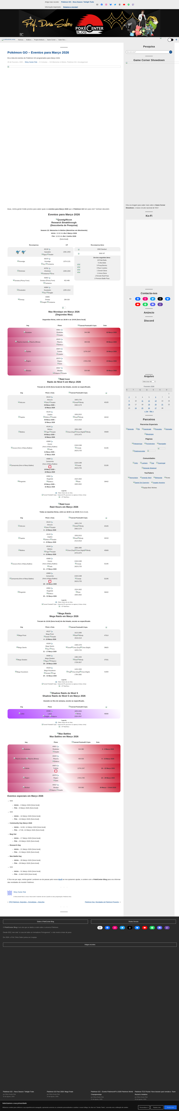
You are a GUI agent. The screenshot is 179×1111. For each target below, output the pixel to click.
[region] (89, 1105)
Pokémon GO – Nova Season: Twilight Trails (77, 2)
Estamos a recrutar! (70, 7)
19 (149, 404)
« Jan (146, 411)
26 (149, 408)
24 (136, 408)
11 (142, 401)
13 (156, 401)
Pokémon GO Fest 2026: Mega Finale (60, 1092)
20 (156, 404)
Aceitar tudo (170, 1107)
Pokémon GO (72, 62)
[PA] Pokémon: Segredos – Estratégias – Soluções (26, 902)
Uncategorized (82, 62)
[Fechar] (177, 1102)
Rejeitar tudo (157, 1107)
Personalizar (143, 1107)
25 (142, 408)
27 (156, 408)
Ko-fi (60, 879)
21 (162, 404)
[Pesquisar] (170, 52)
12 (149, 401)
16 (129, 404)
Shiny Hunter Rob (31, 62)
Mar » (152, 411)
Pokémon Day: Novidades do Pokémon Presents (102, 902)
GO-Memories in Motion (58, 62)
